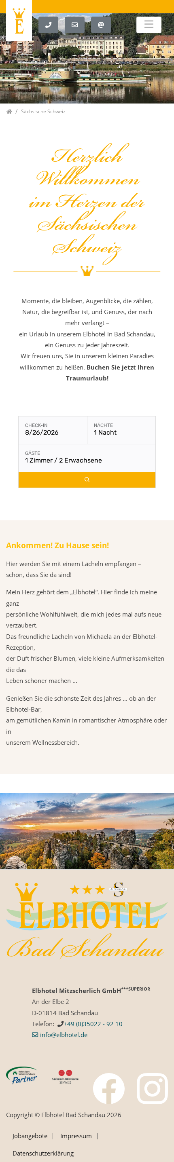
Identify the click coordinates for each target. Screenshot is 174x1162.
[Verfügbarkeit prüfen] (87, 480)
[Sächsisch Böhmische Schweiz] (65, 1076)
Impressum (76, 1136)
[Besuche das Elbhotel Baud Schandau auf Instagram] (152, 1089)
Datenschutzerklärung (43, 1153)
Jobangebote (30, 1136)
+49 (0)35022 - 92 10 (93, 1024)
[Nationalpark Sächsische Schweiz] (21, 1075)
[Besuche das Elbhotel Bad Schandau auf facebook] (109, 1089)
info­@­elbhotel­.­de (63, 1035)
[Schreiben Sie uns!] (78, 24)
